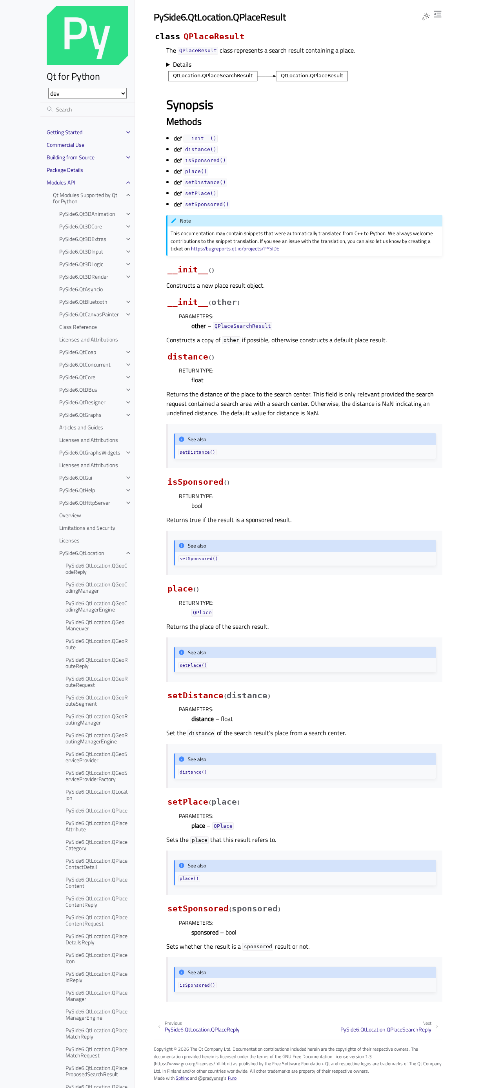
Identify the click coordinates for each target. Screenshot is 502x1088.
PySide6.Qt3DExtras (82, 239)
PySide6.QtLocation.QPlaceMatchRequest (96, 1052)
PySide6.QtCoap (77, 352)
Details (182, 64)
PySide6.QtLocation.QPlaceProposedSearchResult (96, 1071)
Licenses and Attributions (88, 339)
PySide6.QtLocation (81, 553)
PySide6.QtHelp (77, 490)
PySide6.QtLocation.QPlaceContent (96, 882)
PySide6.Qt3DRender (83, 276)
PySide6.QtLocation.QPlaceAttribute (96, 826)
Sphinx (182, 1078)
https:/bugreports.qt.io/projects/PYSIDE (235, 248)
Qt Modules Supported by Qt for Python (85, 198)
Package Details (65, 170)
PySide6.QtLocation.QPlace (96, 810)
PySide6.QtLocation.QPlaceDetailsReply (96, 939)
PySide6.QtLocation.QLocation (96, 794)
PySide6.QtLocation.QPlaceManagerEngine (96, 1014)
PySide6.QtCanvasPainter (89, 314)
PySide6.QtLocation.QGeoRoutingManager (96, 719)
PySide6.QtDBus (78, 389)
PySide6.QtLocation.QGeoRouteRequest (96, 681)
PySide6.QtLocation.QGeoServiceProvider (96, 757)
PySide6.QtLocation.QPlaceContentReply (96, 901)
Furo (232, 1078)
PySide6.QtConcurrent (85, 364)
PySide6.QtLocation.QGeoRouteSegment (96, 700)
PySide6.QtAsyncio (81, 289)
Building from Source (71, 157)
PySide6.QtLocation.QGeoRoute (96, 644)
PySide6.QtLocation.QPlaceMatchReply (96, 1033)
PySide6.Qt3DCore (80, 226)
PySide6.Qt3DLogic (81, 264)
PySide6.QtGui (75, 477)
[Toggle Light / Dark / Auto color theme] (426, 16)
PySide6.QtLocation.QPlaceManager (96, 995)
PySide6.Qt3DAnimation (87, 214)
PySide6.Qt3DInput (81, 251)
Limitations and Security (87, 528)
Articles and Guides (81, 427)
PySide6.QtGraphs (80, 415)
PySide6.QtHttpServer (84, 502)
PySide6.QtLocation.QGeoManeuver (94, 625)
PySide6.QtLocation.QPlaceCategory (96, 845)
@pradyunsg (210, 1078)
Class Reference (78, 327)
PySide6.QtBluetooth (83, 302)
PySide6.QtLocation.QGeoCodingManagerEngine (96, 606)
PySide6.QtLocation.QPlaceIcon (96, 958)
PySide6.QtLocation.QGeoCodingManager (96, 587)
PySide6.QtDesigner (82, 402)
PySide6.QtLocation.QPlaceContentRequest (96, 920)
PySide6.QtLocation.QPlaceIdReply (96, 976)
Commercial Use (65, 145)
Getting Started (64, 132)
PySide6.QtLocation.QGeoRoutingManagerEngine (96, 738)
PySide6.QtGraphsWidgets (89, 452)
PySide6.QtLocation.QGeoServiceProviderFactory (96, 776)
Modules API (61, 182)
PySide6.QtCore (77, 377)
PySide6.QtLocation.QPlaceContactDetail (96, 863)
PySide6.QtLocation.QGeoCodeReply (96, 568)
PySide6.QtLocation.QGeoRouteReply (96, 662)
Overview (70, 515)
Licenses (69, 540)
